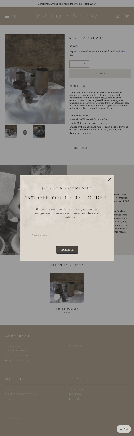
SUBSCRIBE (67, 250)
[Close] (110, 179)
